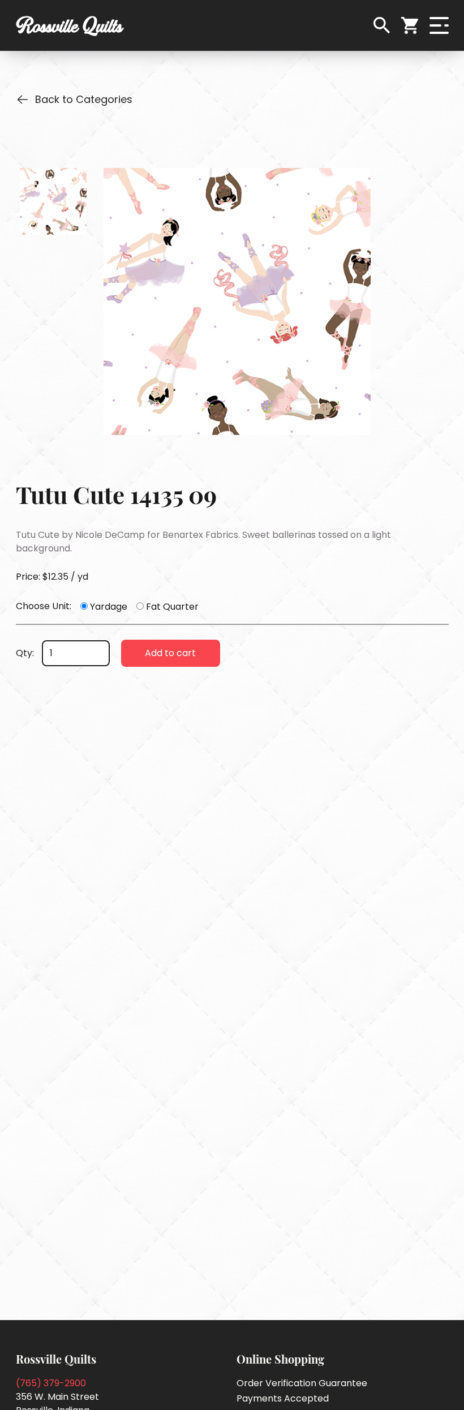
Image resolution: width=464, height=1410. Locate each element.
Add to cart (170, 652)
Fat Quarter (172, 606)
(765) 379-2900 (51, 1383)
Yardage (108, 606)
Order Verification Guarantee (302, 1383)
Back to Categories (83, 99)
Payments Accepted (283, 1398)
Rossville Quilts (69, 25)
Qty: (25, 652)
